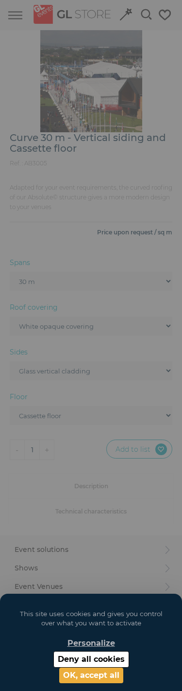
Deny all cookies (91, 659)
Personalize (91, 643)
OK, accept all (91, 675)
